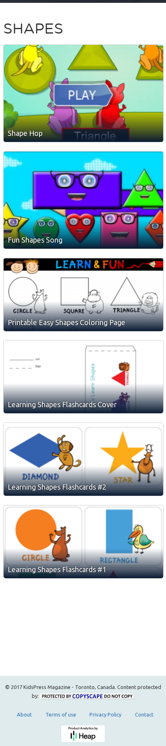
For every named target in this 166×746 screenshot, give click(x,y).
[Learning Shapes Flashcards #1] (83, 542)
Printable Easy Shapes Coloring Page (66, 322)
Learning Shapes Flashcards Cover (62, 404)
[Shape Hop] (83, 93)
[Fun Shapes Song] (83, 200)
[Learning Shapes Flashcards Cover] (83, 377)
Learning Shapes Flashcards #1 (57, 569)
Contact (144, 714)
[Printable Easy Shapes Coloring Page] (83, 295)
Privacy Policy (105, 714)
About (24, 714)
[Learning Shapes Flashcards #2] (83, 459)
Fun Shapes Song (35, 240)
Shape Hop (25, 133)
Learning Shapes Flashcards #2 (57, 487)
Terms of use (61, 714)
